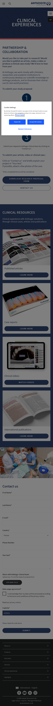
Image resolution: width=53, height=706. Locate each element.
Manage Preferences (25, 129)
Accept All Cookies (36, 122)
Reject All (17, 122)
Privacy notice (20, 115)
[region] (26, 118)
